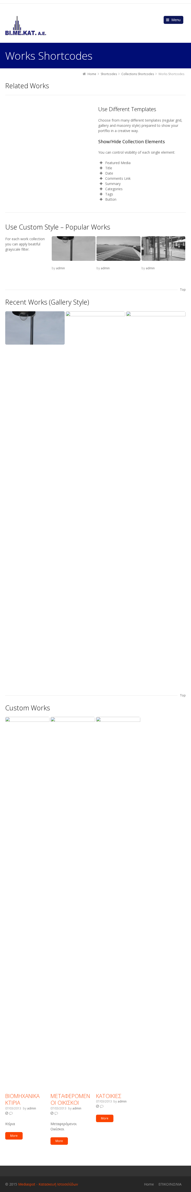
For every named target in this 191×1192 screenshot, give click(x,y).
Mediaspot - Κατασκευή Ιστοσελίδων (48, 1184)
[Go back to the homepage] (25, 25)
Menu (176, 19)
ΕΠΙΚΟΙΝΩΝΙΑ (170, 1184)
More (14, 1136)
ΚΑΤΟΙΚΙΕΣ (108, 1096)
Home (149, 1184)
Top (183, 289)
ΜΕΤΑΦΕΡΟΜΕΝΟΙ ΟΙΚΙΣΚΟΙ (70, 1099)
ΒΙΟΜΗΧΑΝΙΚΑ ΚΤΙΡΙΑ (22, 1099)
